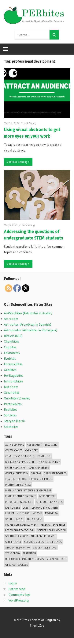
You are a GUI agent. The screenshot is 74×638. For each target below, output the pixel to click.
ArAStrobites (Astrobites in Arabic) (28, 313)
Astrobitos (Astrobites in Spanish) (27, 324)
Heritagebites (13, 375)
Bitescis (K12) (13, 336)
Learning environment (44, 507)
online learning (14, 518)
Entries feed (17, 589)
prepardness (35, 518)
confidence (44, 456)
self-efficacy (13, 541)
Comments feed (20, 595)
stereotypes (54, 541)
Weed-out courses (16, 564)
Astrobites (11, 319)
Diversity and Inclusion (19, 461)
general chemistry (16, 473)
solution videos (34, 541)
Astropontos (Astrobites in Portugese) (30, 330)
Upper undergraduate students (24, 559)
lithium (9, 513)
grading (36, 473)
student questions (45, 547)
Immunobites (13, 381)
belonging (51, 444)
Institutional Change (18, 484)
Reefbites (10, 409)
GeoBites (10, 370)
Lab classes (12, 507)
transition (29, 553)
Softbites (10, 415)
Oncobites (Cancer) (17, 398)
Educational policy (48, 461)
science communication (51, 530)
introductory (47, 496)
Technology (12, 553)
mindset (37, 513)
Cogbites (10, 347)
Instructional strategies (20, 496)
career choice (13, 450)
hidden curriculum (41, 479)
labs (26, 507)
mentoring (23, 513)
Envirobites (12, 353)
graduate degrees (55, 473)
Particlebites (13, 404)
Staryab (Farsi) (14, 421)
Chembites (11, 341)
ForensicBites (13, 364)
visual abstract (56, 559)
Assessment (34, 444)
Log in (13, 583)
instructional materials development (28, 490)
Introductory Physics (49, 501)
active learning (14, 444)
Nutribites (11, 387)
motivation (51, 513)
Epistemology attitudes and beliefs (27, 467)
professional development (21, 524)
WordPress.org (19, 600)
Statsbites (11, 427)
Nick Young (30, 123)
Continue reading (17, 162)
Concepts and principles (20, 456)
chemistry (31, 450)
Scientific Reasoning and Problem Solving (30, 536)
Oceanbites (11, 392)
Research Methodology (19, 530)
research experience (53, 524)
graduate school (16, 479)
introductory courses (19, 501)
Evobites (10, 359)
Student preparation (17, 547)
